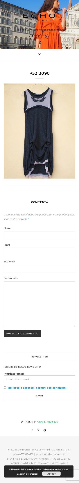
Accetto (51, 473)
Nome (7, 228)
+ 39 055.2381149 (61, 458)
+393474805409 (47, 421)
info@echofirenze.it (55, 454)
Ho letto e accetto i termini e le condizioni (37, 387)
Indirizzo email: (14, 373)
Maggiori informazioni (27, 473)
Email (7, 245)
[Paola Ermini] (39, 17)
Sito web (9, 261)
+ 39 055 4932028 (59, 463)
